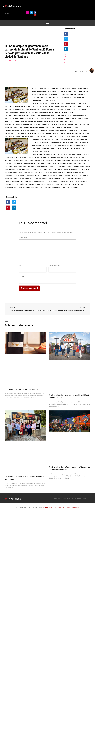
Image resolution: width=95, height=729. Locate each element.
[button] (47, 23)
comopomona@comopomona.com (66, 507)
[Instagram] (27, 12)
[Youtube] (35, 15)
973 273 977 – (48, 507)
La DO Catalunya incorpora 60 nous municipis (21, 389)
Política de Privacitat (80, 498)
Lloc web (22, 276)
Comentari (23, 238)
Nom (21, 265)
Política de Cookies (67, 498)
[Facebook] (35, 12)
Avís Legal (57, 498)
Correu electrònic (55, 265)
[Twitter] (31, 12)
